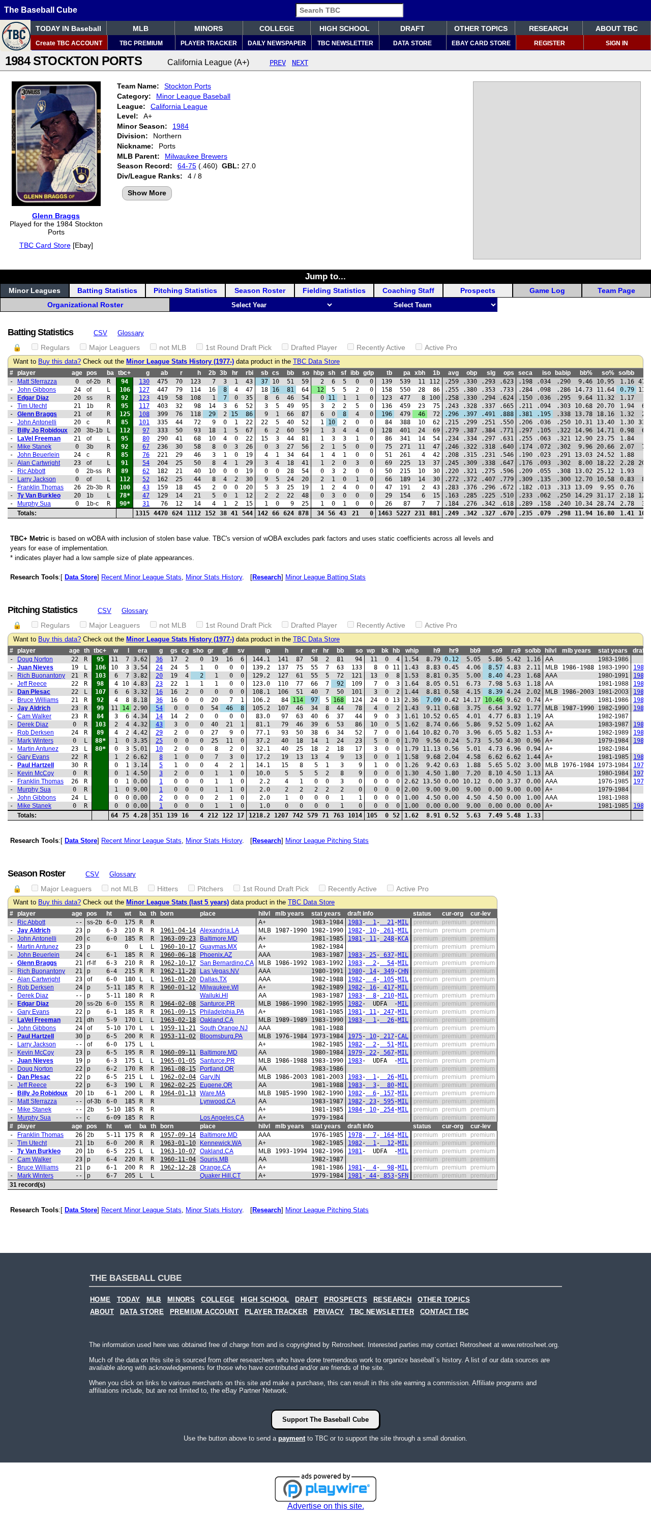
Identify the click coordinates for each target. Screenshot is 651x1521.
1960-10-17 (178, 946)
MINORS (208, 28)
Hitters (167, 889)
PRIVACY (329, 1311)
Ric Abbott (31, 471)
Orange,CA (215, 1167)
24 (159, 667)
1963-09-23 (178, 938)
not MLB (172, 347)
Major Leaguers (114, 347)
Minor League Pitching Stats (327, 840)
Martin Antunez (37, 748)
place (208, 913)
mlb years (576, 650)
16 (159, 691)
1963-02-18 (178, 1019)
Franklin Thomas (40, 487)
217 (387, 1036)
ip (267, 650)
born (166, 913)
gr (211, 650)
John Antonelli (36, 422)
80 (146, 438)
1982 (640, 708)
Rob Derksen (35, 732)
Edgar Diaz (33, 397)
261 (387, 930)
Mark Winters (35, 740)
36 (159, 659)
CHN (403, 971)
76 (146, 454)
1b (436, 372)
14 (159, 716)
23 (159, 683)
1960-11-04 (178, 1159)
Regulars (55, 347)
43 (146, 487)
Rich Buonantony (41, 675)
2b (212, 372)
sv (241, 650)
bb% (586, 372)
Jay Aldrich (33, 708)
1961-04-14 (178, 930)
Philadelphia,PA (222, 1011)
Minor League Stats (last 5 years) (177, 902)
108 (144, 414)
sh (331, 372)
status (422, 913)
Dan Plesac (33, 691)
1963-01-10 (178, 1143)
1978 (640, 781)
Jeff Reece (32, 683)
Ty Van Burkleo (39, 495)
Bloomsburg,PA (221, 1036)
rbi (249, 372)
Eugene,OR (216, 1085)
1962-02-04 (178, 1076)
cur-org (452, 913)
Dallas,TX (213, 979)
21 (387, 922)
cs (275, 372)
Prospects (477, 290)
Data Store (81, 577)
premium (425, 922)
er (315, 650)
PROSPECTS (345, 1299)
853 (387, 1175)
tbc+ (124, 372)
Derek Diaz (32, 724)
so (305, 372)
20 (159, 675)
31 (146, 503)
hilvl (550, 650)
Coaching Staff (408, 290)
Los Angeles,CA (222, 1117)
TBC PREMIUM (141, 43)
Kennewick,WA (221, 1143)
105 (387, 979)
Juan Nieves (35, 667)
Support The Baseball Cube (325, 1419)
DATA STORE (412, 43)
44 (371, 1175)
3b (223, 372)
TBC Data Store (316, 361)
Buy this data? (59, 361)
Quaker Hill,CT (220, 1175)
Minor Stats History (214, 577)
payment (291, 1438)
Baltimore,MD (219, 938)
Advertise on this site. (325, 1506)
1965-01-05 (178, 1060)
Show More (147, 193)
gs (173, 650)
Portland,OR (217, 1068)
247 (387, 1011)
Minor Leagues (35, 290)
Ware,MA (212, 1093)
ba (110, 372)
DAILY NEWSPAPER (277, 43)
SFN (403, 1175)
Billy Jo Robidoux (42, 430)
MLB (141, 28)
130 (144, 381)
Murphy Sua (34, 503)
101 (144, 422)
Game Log (547, 290)
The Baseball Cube (40, 10)
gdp (368, 372)
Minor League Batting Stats (325, 577)
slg (491, 372)
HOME (100, 1299)
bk (385, 650)
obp (471, 372)
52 (146, 479)
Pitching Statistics (185, 290)
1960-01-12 (178, 987)
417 (387, 987)
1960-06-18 (178, 954)
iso (546, 372)
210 (387, 995)
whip (412, 650)
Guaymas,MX (218, 946)
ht (109, 913)
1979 (640, 773)
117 (144, 405)
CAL (403, 1036)
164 (387, 1134)
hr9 (454, 650)
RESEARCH (548, 28)
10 (159, 748)
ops (509, 372)
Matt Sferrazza (37, 381)
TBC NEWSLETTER (345, 43)
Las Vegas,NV (219, 971)
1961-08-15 (178, 1068)
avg (453, 372)
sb (264, 372)
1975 (640, 765)
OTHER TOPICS (481, 28)
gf (225, 650)
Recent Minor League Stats (141, 577)
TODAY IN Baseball (68, 28)
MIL (403, 922)
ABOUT (102, 1311)
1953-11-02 (178, 1036)
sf (343, 372)
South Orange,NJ (224, 1028)
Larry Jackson (36, 479)
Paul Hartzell (35, 765)
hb (396, 650)
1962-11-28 (178, 971)
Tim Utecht (32, 405)
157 (387, 1093)
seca (525, 372)
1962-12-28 (178, 1167)
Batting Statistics (107, 290)
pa (406, 372)
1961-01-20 (178, 979)
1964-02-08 (178, 1003)
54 (146, 462)
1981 (640, 700)
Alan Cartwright (38, 462)
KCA (403, 938)
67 (146, 446)
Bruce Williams (37, 700)
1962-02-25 (178, 1085)
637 (387, 954)
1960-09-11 (178, 1052)
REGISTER (549, 43)
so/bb (626, 372)
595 (387, 1101)
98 (387, 1167)
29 (159, 732)
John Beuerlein (38, 454)
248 (387, 938)
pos (91, 372)
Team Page (616, 290)
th (87, 650)
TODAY (128, 1299)
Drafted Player (314, 347)
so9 (497, 650)
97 (146, 430)
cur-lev (480, 913)
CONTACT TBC (444, 1311)
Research (266, 577)
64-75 (186, 166)
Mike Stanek (34, 446)
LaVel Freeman (39, 438)
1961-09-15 (178, 1011)
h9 (436, 650)
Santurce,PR (217, 1003)
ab (164, 372)
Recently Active (381, 347)
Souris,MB (214, 1159)
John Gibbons (36, 389)
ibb (354, 372)
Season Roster (259, 290)
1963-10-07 (178, 1151)
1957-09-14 (178, 1134)
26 (387, 1019)
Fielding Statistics (334, 290)
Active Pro (441, 347)
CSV (100, 333)
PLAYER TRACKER (209, 43)
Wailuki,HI (214, 995)
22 (371, 1052)
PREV (278, 62)
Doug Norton (35, 659)
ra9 (516, 650)
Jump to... (325, 276)
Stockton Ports (187, 86)
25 (159, 740)
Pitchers (210, 889)
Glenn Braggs (56, 216)
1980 (640, 675)
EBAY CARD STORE (481, 43)
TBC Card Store (45, 245)
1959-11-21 (178, 1028)
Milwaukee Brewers (196, 156)
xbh (420, 372)
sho (198, 650)
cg (185, 650)
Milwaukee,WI (219, 987)
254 (387, 1109)
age (77, 372)
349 (387, 971)
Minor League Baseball (193, 96)
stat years (613, 650)
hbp (318, 372)
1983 (640, 667)
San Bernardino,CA (227, 963)
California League (179, 106)
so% (608, 372)
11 (371, 938)
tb (389, 372)
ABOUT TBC (617, 28)
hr (235, 372)
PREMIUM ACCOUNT (204, 1311)
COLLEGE (276, 28)
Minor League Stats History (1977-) (180, 361)
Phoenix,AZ (216, 954)
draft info (360, 913)
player (26, 372)
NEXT (300, 62)
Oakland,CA (216, 1019)
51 (387, 1044)
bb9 (475, 650)
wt (128, 913)
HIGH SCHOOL (344, 28)
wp (371, 650)
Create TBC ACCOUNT (69, 43)
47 (146, 495)
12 (387, 1143)
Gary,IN (210, 1076)
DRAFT (412, 28)
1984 (180, 126)
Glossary (130, 333)
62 (146, 471)
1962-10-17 (178, 963)
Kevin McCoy (35, 773)
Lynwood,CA (217, 1101)
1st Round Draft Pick (238, 347)
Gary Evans (33, 756)
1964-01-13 (178, 1093)
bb (290, 372)
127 (144, 389)
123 (144, 397)
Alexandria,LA (219, 930)
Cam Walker (34, 716)
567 (387, 1052)
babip (563, 372)
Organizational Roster (85, 305)
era (142, 650)
